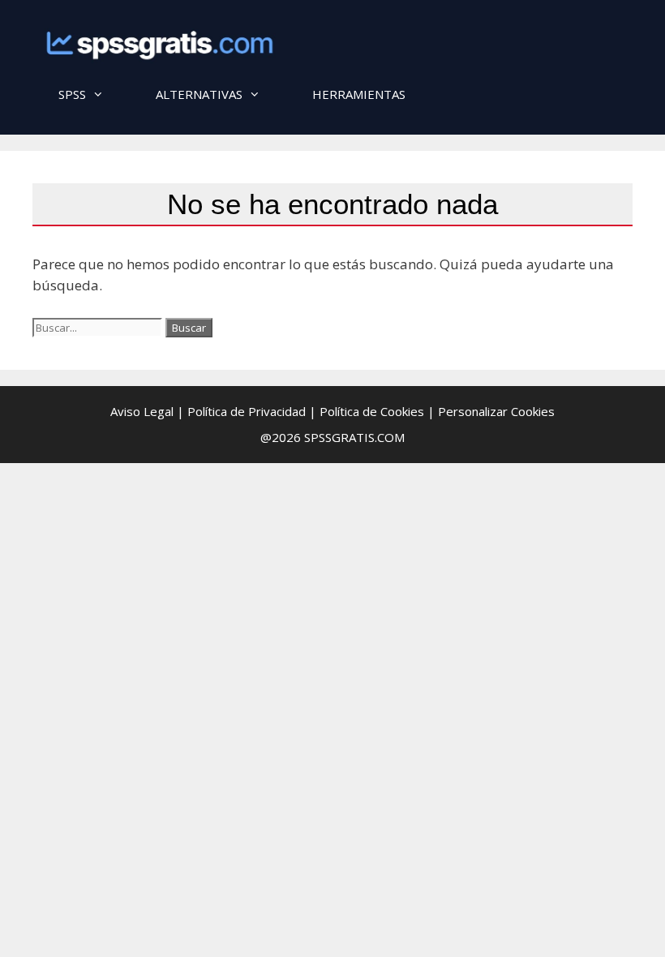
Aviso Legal (142, 411)
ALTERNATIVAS (199, 94)
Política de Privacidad (246, 411)
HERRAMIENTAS (358, 94)
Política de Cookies (372, 411)
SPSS (72, 94)
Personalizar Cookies (496, 411)
